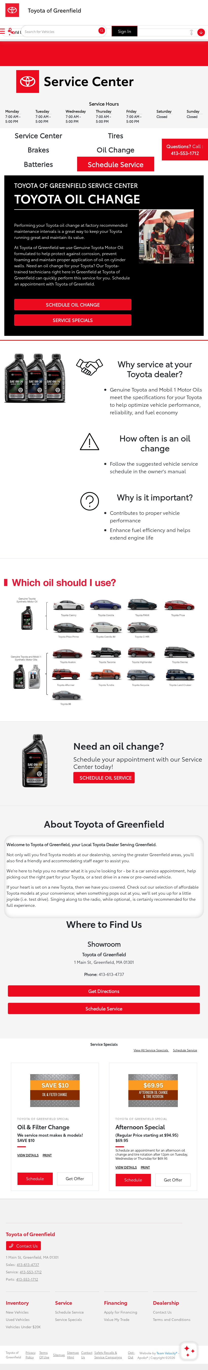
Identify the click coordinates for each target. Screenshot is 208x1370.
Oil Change (115, 149)
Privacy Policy (31, 1354)
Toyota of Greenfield (13, 1354)
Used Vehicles (18, 1319)
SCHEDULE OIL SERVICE (106, 777)
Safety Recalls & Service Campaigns (108, 1354)
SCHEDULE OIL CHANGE (73, 304)
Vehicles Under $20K (23, 1326)
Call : (184, 149)
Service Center (38, 135)
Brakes (38, 149)
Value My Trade (116, 1319)
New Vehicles (17, 1312)
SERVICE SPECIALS (73, 320)
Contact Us (26, 1246)
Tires (115, 135)
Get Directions (103, 991)
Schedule (35, 1178)
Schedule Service (116, 164)
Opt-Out (131, 1354)
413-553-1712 (31, 1271)
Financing (115, 1302)
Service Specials (68, 1319)
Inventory (17, 1302)
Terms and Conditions (171, 1319)
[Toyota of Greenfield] (45, 9)
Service (63, 1302)
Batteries (38, 164)
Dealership (166, 1302)
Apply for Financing (120, 1312)
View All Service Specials (151, 1050)
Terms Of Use (44, 1354)
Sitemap (59, 1355)
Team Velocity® (167, 1353)
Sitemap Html (73, 1354)
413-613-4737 (28, 1264)
